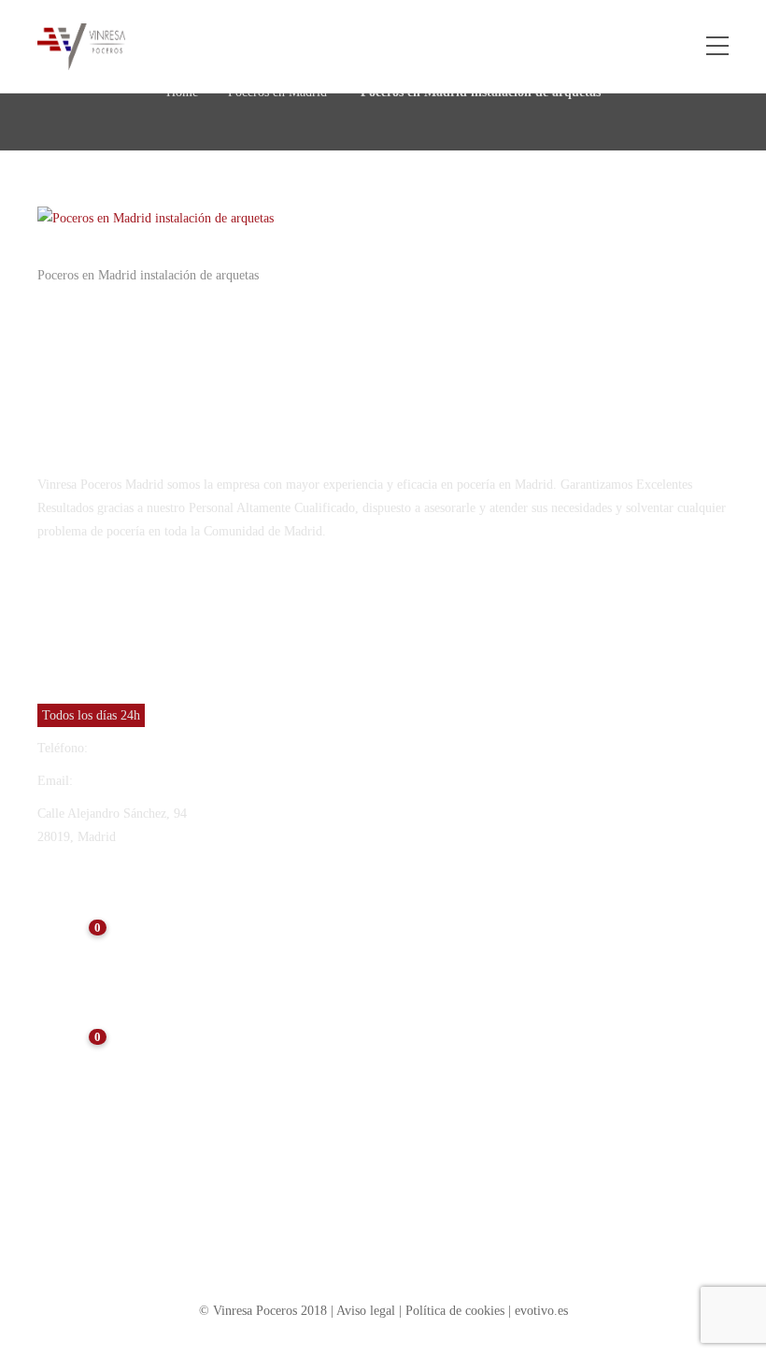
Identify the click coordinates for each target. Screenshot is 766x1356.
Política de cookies (454, 1311)
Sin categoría (82, 1147)
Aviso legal (367, 1311)
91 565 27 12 (127, 748)
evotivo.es (541, 1311)
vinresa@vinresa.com (133, 781)
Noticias (153, 928)
